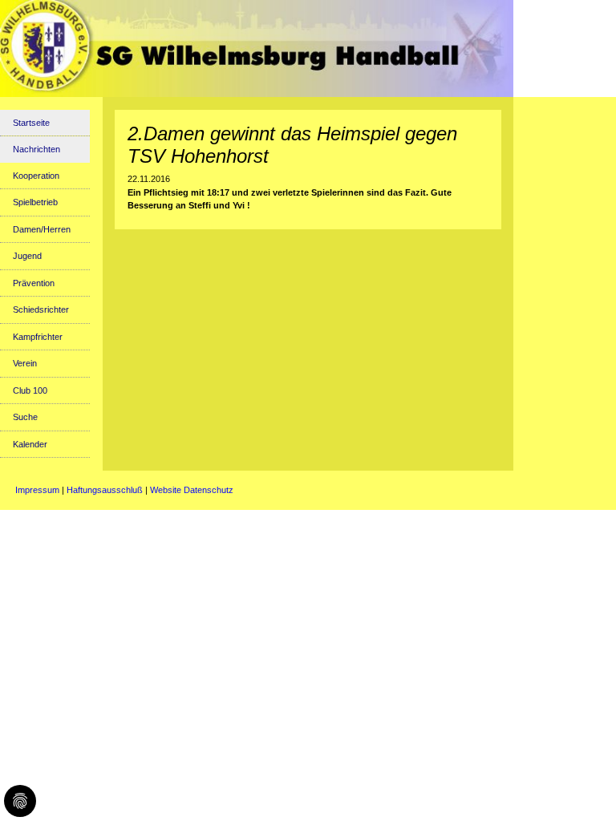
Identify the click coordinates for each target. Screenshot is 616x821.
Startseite (31, 122)
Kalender (30, 444)
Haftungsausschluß (105, 490)
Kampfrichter (38, 337)
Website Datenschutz (191, 490)
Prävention (34, 283)
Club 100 (30, 390)
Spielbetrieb (35, 202)
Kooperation (36, 175)
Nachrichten (36, 149)
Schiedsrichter (41, 309)
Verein (25, 363)
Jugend (27, 256)
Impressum (37, 490)
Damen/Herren (42, 229)
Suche (25, 417)
